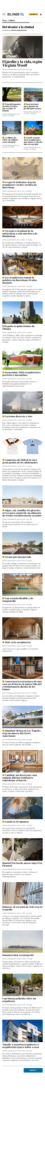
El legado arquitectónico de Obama (18, 327)
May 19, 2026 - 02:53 (24, 560)
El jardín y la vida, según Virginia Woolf (22, 63)
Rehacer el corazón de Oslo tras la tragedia (22, 908)
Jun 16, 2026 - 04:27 (24, 379)
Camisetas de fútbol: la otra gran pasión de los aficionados (20, 461)
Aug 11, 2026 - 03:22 (11, 114)
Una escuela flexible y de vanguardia (17, 599)
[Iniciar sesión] (41, 14)
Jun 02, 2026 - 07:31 (24, 466)
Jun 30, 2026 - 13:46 (24, 286)
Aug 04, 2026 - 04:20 (32, 112)
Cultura (11, 21)
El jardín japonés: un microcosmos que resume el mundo (11, 108)
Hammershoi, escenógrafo (18, 955)
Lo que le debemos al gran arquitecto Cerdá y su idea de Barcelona (19, 185)
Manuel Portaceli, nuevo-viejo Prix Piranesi (22, 864)
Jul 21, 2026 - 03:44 (32, 148)
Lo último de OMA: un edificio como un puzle (10, 140)
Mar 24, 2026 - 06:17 (24, 869)
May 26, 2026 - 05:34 (24, 519)
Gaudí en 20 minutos (17, 822)
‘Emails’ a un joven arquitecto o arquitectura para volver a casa (20, 1046)
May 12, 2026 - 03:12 (24, 604)
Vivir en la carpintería (17, 642)
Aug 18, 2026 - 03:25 (24, 69)
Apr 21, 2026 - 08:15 (24, 739)
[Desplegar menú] (4, 14)
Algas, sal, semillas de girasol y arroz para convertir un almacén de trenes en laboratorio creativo (21, 513)
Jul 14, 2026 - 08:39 (24, 191)
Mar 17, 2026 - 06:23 (24, 913)
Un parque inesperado (18, 557)
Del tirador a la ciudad (18, 27)
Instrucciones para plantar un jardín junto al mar (32, 107)
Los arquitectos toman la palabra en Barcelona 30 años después (19, 280)
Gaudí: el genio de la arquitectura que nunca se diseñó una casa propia (33, 141)
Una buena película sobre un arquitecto (19, 1000)
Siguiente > (33, 1070)
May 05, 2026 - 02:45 (24, 646)
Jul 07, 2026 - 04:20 (24, 240)
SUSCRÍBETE (33, 14)
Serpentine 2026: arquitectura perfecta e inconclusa (21, 374)
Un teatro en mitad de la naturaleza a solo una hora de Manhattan (19, 234)
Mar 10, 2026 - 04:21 (24, 959)
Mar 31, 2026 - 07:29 (24, 825)
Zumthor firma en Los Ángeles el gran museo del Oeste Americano (21, 733)
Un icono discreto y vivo (18, 417)
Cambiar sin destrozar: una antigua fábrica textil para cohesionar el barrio (19, 778)
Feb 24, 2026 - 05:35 (24, 1051)
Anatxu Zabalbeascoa (9, 69)
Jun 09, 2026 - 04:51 (24, 420)
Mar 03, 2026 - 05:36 (24, 1005)
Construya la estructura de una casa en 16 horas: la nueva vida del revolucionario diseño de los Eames (22, 686)
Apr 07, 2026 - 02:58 (24, 784)
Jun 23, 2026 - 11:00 (24, 332)
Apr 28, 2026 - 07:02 (29, 693)
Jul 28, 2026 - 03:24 (11, 146)
